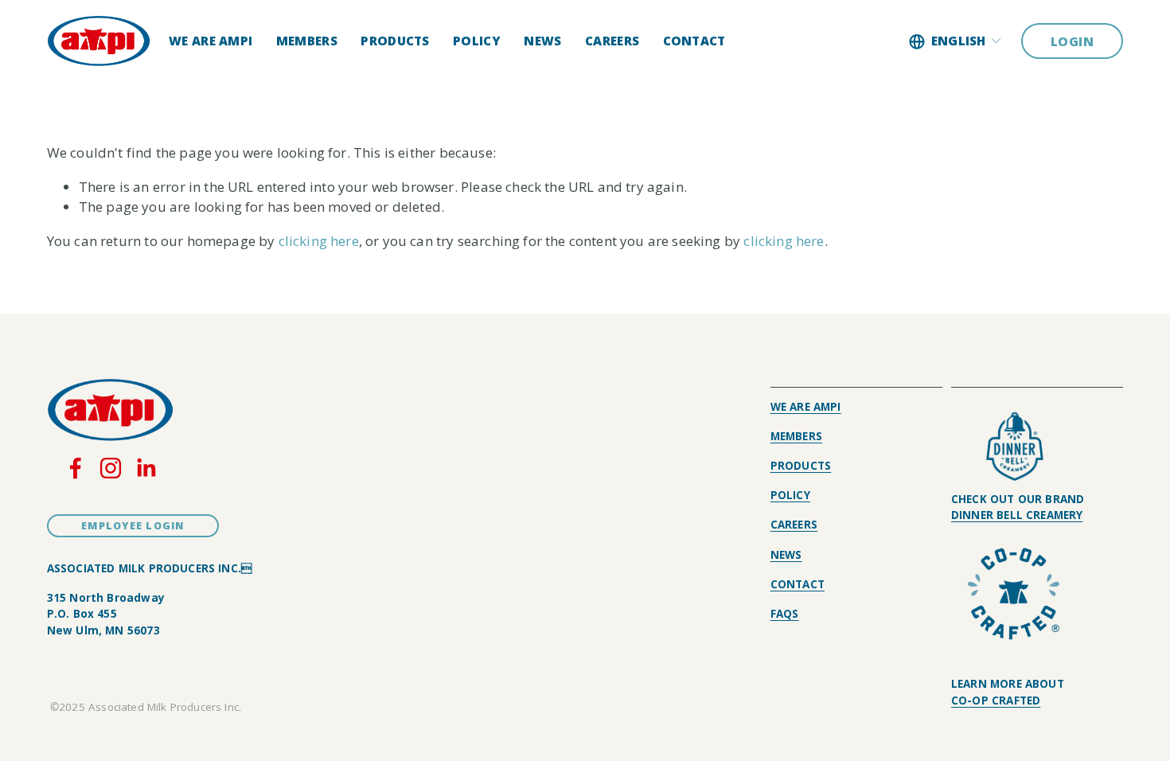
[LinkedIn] (146, 468)
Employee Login (133, 526)
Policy (477, 41)
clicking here (319, 241)
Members (306, 41)
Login (1072, 41)
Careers (612, 41)
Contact (694, 41)
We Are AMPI (210, 41)
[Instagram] (110, 468)
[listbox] (956, 41)
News (542, 41)
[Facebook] (75, 468)
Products (395, 41)
